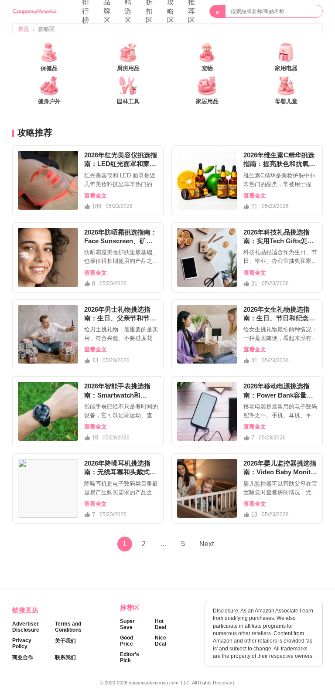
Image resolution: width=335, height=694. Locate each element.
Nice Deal (160, 641)
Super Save (127, 624)
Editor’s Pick (129, 657)
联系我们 (65, 657)
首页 (23, 29)
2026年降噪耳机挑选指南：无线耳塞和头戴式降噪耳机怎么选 (120, 468)
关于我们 (65, 641)
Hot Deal (160, 624)
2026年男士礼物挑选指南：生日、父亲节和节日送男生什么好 (120, 314)
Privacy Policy (21, 643)
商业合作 (22, 657)
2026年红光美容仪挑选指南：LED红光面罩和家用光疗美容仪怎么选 (120, 160)
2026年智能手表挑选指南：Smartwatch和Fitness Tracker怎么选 (117, 391)
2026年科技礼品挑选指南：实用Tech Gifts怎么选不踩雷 (278, 237)
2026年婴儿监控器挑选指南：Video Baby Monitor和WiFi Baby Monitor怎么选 (280, 468)
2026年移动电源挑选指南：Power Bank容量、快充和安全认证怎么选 (278, 391)
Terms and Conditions (68, 627)
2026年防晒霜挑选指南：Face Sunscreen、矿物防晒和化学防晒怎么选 (120, 237)
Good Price (126, 641)
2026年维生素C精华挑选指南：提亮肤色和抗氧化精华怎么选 (279, 160)
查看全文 (95, 195)
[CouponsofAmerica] (40, 11)
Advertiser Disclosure (25, 627)
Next (206, 544)
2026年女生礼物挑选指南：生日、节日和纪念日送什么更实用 (279, 314)
